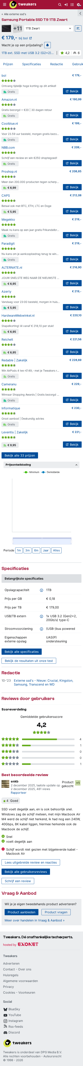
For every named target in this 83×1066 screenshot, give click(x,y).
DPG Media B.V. (51, 1052)
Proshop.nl (9, 171)
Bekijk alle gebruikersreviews (26, 872)
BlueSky (14, 1009)
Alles (56, 550)
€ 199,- (76, 123)
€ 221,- (76, 432)
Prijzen (8, 64)
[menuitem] (60, 4)
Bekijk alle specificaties (22, 652)
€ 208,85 (75, 171)
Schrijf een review (18, 881)
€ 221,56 (75, 339)
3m (27, 550)
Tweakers (9, 1052)
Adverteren (11, 963)
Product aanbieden (21, 912)
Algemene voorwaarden (20, 981)
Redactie (56, 64)
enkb (14, 781)
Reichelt (7, 339)
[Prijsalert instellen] (47, 45)
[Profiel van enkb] (5, 784)
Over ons (24, 969)
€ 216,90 (75, 267)
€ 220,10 (75, 315)
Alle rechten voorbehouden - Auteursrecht (32, 1056)
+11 (17, 28)
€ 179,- (76, 75)
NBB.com (8, 147)
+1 (78, 783)
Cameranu (9, 384)
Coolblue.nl (10, 123)
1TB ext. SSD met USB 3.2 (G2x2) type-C (26, 53)
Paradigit (8, 243)
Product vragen (56, 912)
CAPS (6, 195)
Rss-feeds (15, 1026)
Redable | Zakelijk (14, 360)
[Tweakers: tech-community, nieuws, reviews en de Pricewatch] (23, 4)
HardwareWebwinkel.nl (18, 315)
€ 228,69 (75, 360)
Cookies (9, 992)
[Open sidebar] (80, 12)
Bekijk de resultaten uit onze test (29, 661)
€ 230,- (76, 408)
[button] (5, 4)
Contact (9, 969)
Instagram (15, 1021)
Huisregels (10, 975)
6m (36, 550)
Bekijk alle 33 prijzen (20, 455)
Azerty (6, 291)
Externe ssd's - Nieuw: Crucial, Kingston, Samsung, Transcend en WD (43, 682)
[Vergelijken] (78, 28)
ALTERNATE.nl (12, 267)
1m (19, 550)
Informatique (11, 408)
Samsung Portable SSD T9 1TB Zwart (35, 19)
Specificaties (31, 64)
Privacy (8, 987)
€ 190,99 (75, 99)
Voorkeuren (26, 992)
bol (4, 75)
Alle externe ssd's (15, 14)
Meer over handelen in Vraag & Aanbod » (35, 920)
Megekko (8, 219)
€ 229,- (76, 384)
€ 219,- (76, 219)
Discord (14, 1032)
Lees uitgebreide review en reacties (31, 862)
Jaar (46, 550)
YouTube (14, 1015)
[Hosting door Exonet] (20, 945)
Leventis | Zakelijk (15, 432)
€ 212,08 (75, 195)
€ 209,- (76, 147)
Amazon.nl (9, 99)
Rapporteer (18, 792)
